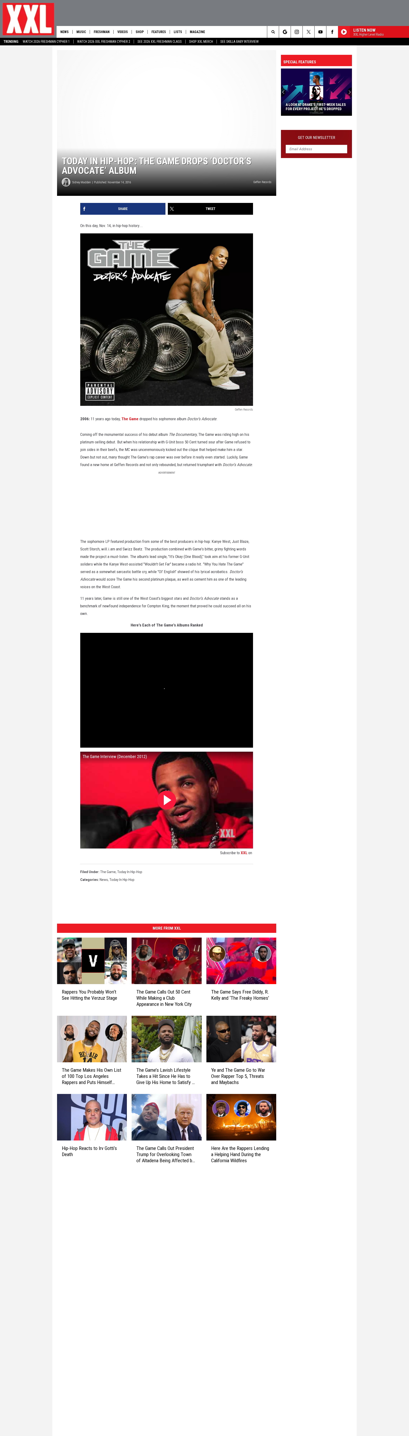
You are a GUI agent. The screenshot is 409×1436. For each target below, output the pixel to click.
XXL (244, 852)
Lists (178, 32)
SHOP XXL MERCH (201, 41)
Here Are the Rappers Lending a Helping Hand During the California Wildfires (240, 1154)
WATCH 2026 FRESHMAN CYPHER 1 (46, 41)
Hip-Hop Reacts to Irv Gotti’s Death (89, 1151)
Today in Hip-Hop (129, 872)
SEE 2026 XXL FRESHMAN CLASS (160, 41)
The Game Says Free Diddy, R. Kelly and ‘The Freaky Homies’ (240, 995)
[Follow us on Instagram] (296, 32)
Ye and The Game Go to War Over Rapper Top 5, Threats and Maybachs (238, 1076)
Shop (140, 32)
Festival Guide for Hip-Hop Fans (313, 109)
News (64, 32)
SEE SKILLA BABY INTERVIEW (239, 41)
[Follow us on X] (308, 32)
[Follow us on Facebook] (332, 32)
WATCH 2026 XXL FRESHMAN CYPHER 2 (103, 41)
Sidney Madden (81, 182)
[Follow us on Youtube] (320, 32)
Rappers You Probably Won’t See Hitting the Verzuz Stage (89, 995)
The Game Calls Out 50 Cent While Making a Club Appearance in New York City (164, 998)
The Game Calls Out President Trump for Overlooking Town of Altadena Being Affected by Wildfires (165, 1154)
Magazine (197, 32)
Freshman (102, 32)
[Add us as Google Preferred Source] (285, 32)
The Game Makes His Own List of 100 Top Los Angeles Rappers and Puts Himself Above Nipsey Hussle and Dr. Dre (91, 1076)
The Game (129, 418)
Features (158, 32)
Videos (122, 32)
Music (81, 32)
